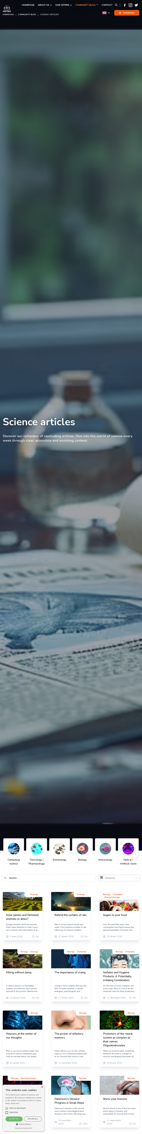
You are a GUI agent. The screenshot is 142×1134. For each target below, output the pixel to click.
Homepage (28, 5)
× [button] (42, 1087)
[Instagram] (130, 5)
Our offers (62, 5)
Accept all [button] (14, 1119)
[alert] (23, 1108)
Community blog (85, 5)
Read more (15, 1103)
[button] (17, 1108)
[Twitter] (136, 5)
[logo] (7, 8)
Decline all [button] (33, 1119)
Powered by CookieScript (23, 1128)
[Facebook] (125, 5)
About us (43, 5)
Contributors (129, 12)
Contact (107, 5)
